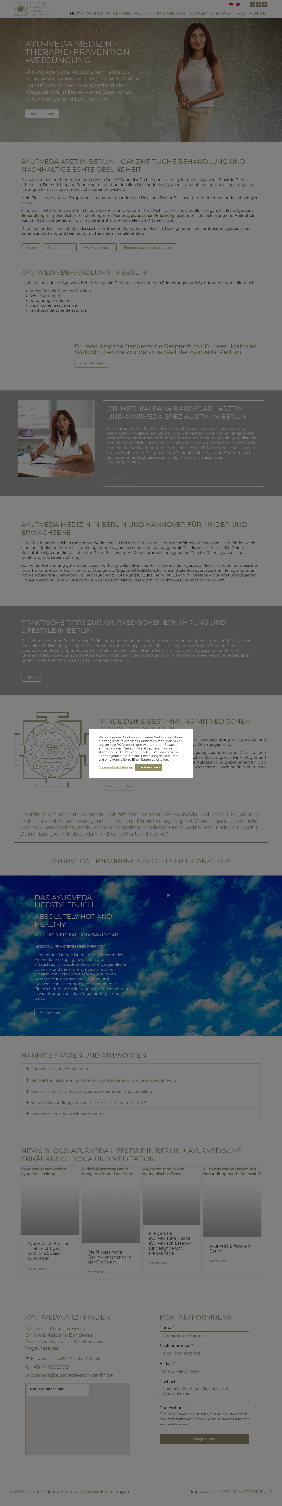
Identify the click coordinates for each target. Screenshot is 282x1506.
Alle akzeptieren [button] (149, 767)
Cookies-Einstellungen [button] (116, 767)
